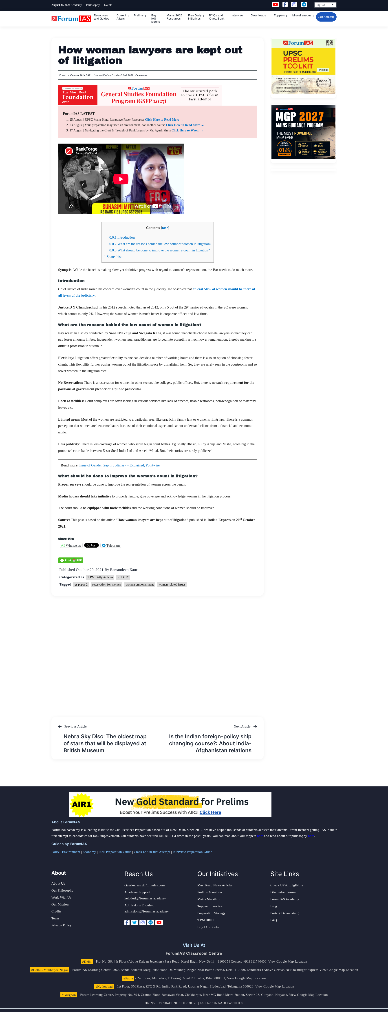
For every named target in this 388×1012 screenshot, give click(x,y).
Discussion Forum (283, 892)
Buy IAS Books (155, 18)
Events (108, 5)
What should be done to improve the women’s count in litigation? (159, 250)
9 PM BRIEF (206, 920)
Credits (56, 911)
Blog (273, 906)
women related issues (172, 584)
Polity (55, 852)
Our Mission (60, 904)
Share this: (112, 257)
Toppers (279, 15)
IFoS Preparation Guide (115, 852)
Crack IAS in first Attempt (152, 852)
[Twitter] (134, 922)
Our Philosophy (62, 890)
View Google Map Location (287, 961)
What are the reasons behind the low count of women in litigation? (160, 244)
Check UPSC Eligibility (286, 885)
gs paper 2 (81, 584)
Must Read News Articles (215, 885)
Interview (237, 15)
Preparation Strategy (211, 913)
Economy (89, 852)
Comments (141, 75)
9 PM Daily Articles (100, 577)
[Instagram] (142, 922)
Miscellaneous (301, 15)
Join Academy (326, 16)
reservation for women (106, 584)
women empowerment (140, 584)
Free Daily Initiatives (195, 17)
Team (55, 918)
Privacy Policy (61, 925)
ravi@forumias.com (151, 885)
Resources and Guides (101, 17)
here (260, 836)
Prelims (139, 15)
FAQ (273, 920)
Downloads (258, 15)
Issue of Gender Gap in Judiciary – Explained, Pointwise (119, 465)
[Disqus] (157, 652)
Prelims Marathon (209, 892)
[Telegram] (150, 922)
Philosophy (93, 5)
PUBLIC (123, 577)
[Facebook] (127, 922)
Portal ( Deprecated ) (284, 913)
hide (165, 228)
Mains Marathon (208, 899)
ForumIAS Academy (284, 899)
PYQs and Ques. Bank (217, 17)
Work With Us (61, 897)
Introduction (122, 237)
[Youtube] (159, 922)
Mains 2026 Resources (175, 17)
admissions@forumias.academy (146, 911)
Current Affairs (121, 17)
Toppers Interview (210, 906)
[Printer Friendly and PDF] (70, 559)
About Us (58, 883)
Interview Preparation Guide (192, 852)
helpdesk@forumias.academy (145, 898)
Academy (76, 5)
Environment (71, 852)
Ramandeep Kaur (123, 570)
